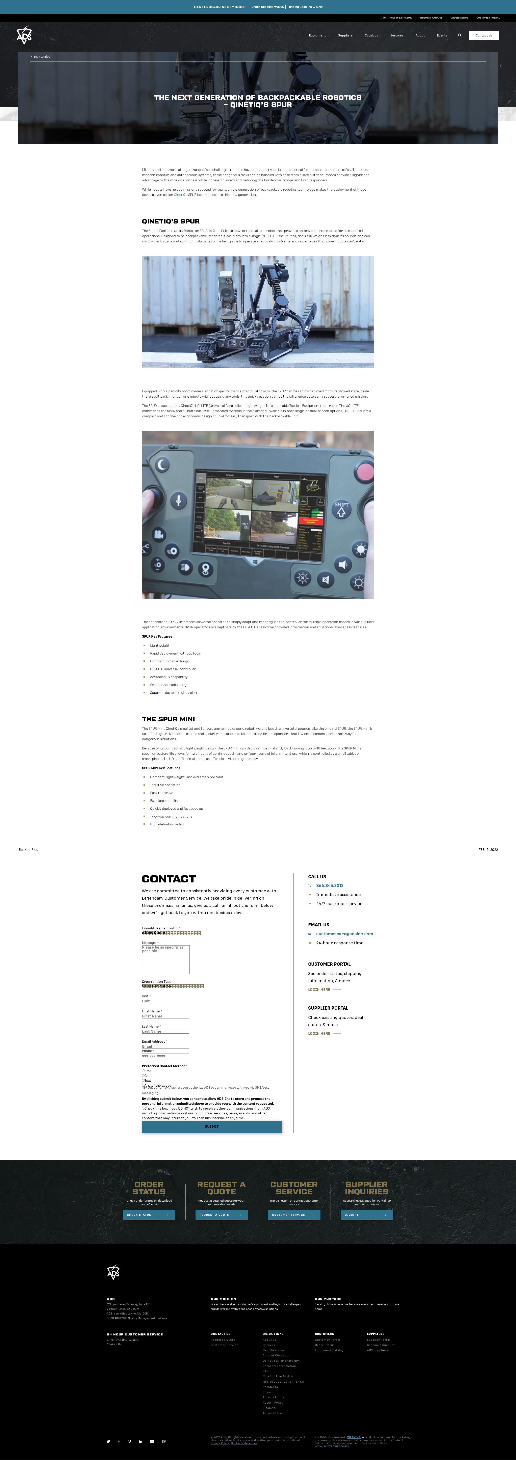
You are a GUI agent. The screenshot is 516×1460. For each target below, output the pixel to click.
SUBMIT (212, 1127)
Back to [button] (28, 850)
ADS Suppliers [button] (377, 1350)
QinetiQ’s (180, 195)
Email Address (154, 1041)
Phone (148, 1051)
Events (442, 35)
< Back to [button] (41, 56)
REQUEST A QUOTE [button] (431, 17)
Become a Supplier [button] (381, 1345)
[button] (24, 44)
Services (397, 35)
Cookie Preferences (244, 1443)
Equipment (318, 35)
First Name (152, 1011)
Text (148, 1081)
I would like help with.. (161, 928)
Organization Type (158, 982)
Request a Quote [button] (223, 1339)
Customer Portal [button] (327, 1339)
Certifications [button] (273, 1350)
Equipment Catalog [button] (329, 1350)
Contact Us (484, 35)
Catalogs (372, 35)
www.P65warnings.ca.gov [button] (332, 1446)
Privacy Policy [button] (273, 1397)
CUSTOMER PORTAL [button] (488, 17)
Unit (146, 996)
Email (149, 1071)
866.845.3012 (329, 885)
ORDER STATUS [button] (459, 17)
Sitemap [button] (269, 1407)
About (420, 35)
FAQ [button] (265, 1371)
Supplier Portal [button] (378, 1339)
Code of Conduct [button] (275, 1355)
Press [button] (267, 1392)
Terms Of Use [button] (273, 1413)
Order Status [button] (325, 1345)
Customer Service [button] (224, 1345)
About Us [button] (269, 1339)
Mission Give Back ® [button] (278, 1376)
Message (150, 943)
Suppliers (345, 35)
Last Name (151, 1026)
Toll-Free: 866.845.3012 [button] (397, 17)
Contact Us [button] (114, 1344)
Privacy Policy (220, 1443)
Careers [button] (269, 1345)
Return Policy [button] (273, 1402)
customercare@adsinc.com (344, 933)
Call (148, 1076)
